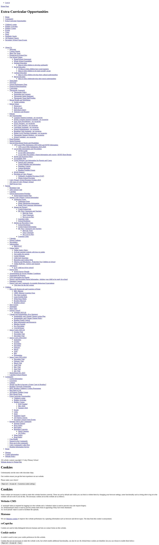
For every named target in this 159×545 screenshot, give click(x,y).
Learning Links (23, 219)
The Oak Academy (20, 295)
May (15, 353)
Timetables (13, 307)
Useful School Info (24, 209)
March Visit (18, 363)
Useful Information (16, 379)
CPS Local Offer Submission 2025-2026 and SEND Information (36, 145)
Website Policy (10, 456)
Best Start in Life (15, 390)
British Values (14, 104)
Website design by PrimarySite (11, 462)
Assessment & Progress (18, 275)
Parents (7, 186)
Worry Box (13, 308)
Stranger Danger (19, 423)
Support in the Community (19, 441)
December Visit (19, 336)
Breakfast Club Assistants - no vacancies (27, 131)
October (16, 342)
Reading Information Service (19, 447)
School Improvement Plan (23, 195)
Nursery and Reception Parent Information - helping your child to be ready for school (39, 279)
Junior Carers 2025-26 (17, 330)
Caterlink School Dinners (18, 375)
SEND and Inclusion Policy (23, 156)
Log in (7, 3)
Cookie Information (12, 454)
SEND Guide (22, 151)
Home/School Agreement (22, 59)
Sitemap (8, 452)
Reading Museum (20, 301)
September (17, 340)
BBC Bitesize (18, 291)
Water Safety (18, 435)
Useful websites (19, 102)
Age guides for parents (21, 254)
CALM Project (19, 328)
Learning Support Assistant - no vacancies (28, 118)
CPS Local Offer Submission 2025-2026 (32, 147)
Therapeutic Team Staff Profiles (24, 98)
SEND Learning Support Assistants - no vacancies (31, 119)
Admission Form (24, 201)
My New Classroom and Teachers (29, 211)
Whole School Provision (26, 178)
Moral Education (19, 77)
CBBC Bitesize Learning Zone (24, 293)
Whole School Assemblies (23, 61)
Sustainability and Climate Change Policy (28, 318)
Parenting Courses (24, 166)
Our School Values (16, 57)
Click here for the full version (24, 285)
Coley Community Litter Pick (20, 445)
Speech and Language (25, 162)
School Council (15, 310)
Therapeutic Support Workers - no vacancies (29, 135)
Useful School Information (27, 227)
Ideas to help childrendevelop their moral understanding (37, 79)
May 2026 (21, 406)
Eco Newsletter (19, 326)
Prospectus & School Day (18, 55)
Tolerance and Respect (21, 112)
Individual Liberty (20, 110)
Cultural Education (20, 73)
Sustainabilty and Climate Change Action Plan (29, 316)
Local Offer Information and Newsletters (28, 149)
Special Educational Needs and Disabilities (24, 143)
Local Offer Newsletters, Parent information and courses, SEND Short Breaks (44, 155)
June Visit (17, 369)
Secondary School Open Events (16, 40)
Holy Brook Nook (16, 394)
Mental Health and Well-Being (20, 100)
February (17, 347)
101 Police (21, 433)
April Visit (17, 365)
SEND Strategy (19, 172)
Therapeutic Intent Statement (23, 96)
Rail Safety (17, 427)
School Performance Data (18, 84)
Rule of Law (18, 108)
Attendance (13, 266)
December (17, 345)
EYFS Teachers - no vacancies (24, 123)
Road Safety (18, 437)
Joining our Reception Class (23, 223)
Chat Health (14, 439)
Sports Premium (15, 141)
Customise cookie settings (26, 484)
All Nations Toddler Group (19, 392)
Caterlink (13, 192)
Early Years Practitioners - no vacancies (27, 121)
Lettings (12, 383)
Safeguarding (14, 244)
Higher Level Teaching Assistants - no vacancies (30, 133)
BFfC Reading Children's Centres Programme (25, 388)
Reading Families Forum (26, 170)
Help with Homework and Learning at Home (25, 289)
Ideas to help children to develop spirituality (33, 65)
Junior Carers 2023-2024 (18, 357)
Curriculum (13, 88)
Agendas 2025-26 (20, 312)
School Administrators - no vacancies (26, 129)
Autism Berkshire (24, 168)
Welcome (13, 49)
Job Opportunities (16, 116)
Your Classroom (28, 215)
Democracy (18, 106)
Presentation (18, 355)
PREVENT (18, 246)
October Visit (18, 332)
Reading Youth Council (22, 320)
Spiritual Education (20, 63)
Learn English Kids (20, 297)
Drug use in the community (19, 443)
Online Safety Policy (21, 250)
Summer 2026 (23, 408)
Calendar (13, 238)
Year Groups (14, 305)
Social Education (19, 67)
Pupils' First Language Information (30, 205)
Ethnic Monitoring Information (28, 203)
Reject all (5, 484)
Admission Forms (20, 199)
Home (7, 17)
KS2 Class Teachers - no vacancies (26, 125)
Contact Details (15, 51)
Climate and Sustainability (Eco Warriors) (24, 314)
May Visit (17, 367)
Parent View (14, 269)
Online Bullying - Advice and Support (27, 264)
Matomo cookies (12, 519)
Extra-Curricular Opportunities (15, 21)
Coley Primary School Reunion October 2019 (25, 180)
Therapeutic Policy (20, 92)
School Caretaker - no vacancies (25, 137)
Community (9, 19)
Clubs (7, 32)
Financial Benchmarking (18, 86)
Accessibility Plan (20, 158)
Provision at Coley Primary (23, 174)
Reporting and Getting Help (23, 260)
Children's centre (11, 24)
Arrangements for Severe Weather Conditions (25, 273)
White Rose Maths (20, 299)
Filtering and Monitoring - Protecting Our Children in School (34, 262)
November (17, 344)
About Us (8, 47)
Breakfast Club (15, 188)
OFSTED (13, 82)
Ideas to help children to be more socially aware (34, 71)
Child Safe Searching (21, 258)
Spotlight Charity (11, 36)
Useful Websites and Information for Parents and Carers (33, 160)
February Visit (19, 361)
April (15, 351)
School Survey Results (21, 271)
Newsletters (14, 242)
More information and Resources (25, 322)
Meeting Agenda (19, 324)
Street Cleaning (23, 431)
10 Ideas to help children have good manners (33, 69)
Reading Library (19, 303)
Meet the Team (27, 213)
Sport (7, 34)
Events (7, 30)
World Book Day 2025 (17, 373)
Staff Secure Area (16, 184)
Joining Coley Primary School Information (24, 197)
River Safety (18, 425)
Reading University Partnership (20, 386)
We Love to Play (28, 217)
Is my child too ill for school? (24, 268)
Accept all (13, 484)
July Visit (17, 371)
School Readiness (24, 221)
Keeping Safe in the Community (21, 421)
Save (19, 543)
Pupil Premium (15, 139)
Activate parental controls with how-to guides (29, 252)
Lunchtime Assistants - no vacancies (26, 127)
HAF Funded (22, 404)
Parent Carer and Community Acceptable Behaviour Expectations (32, 283)
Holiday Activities (11, 26)
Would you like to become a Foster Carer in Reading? (28, 384)
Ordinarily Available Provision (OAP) (31, 176)
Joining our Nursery (20, 207)
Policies (12, 114)
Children (8, 287)
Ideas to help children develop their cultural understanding (38, 75)
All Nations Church (12, 38)
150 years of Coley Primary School (22, 182)
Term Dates (13, 81)
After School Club (16, 190)
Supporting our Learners (22, 94)
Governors (13, 381)
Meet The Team (15, 53)
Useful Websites (19, 256)
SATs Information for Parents (19, 277)
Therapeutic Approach (17, 90)
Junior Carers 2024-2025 (18, 338)
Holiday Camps (10, 28)
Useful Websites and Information (29, 164)
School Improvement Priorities (20, 194)
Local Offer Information (26, 153)
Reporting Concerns (21, 429)
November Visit (19, 334)
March (16, 349)
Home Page (5, 6)
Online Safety (14, 248)
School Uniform (15, 240)
